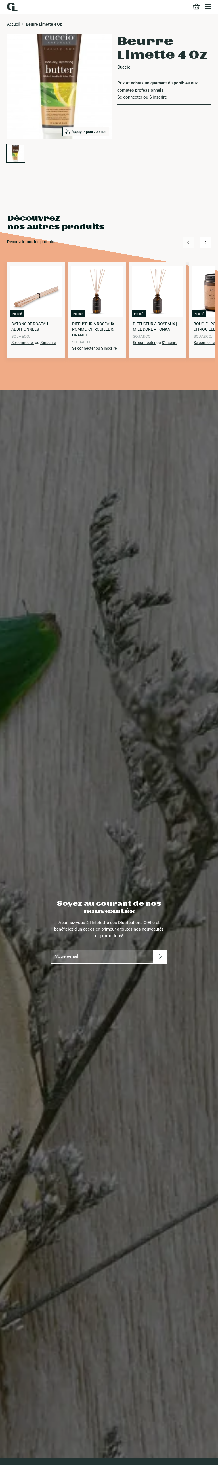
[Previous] (188, 242)
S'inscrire (158, 97)
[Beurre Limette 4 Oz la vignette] (16, 153)
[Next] (205, 242)
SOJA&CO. (20, 336)
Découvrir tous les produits (31, 241)
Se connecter (129, 97)
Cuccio (124, 67)
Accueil (13, 24)
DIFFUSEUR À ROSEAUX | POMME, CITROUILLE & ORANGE (94, 329)
